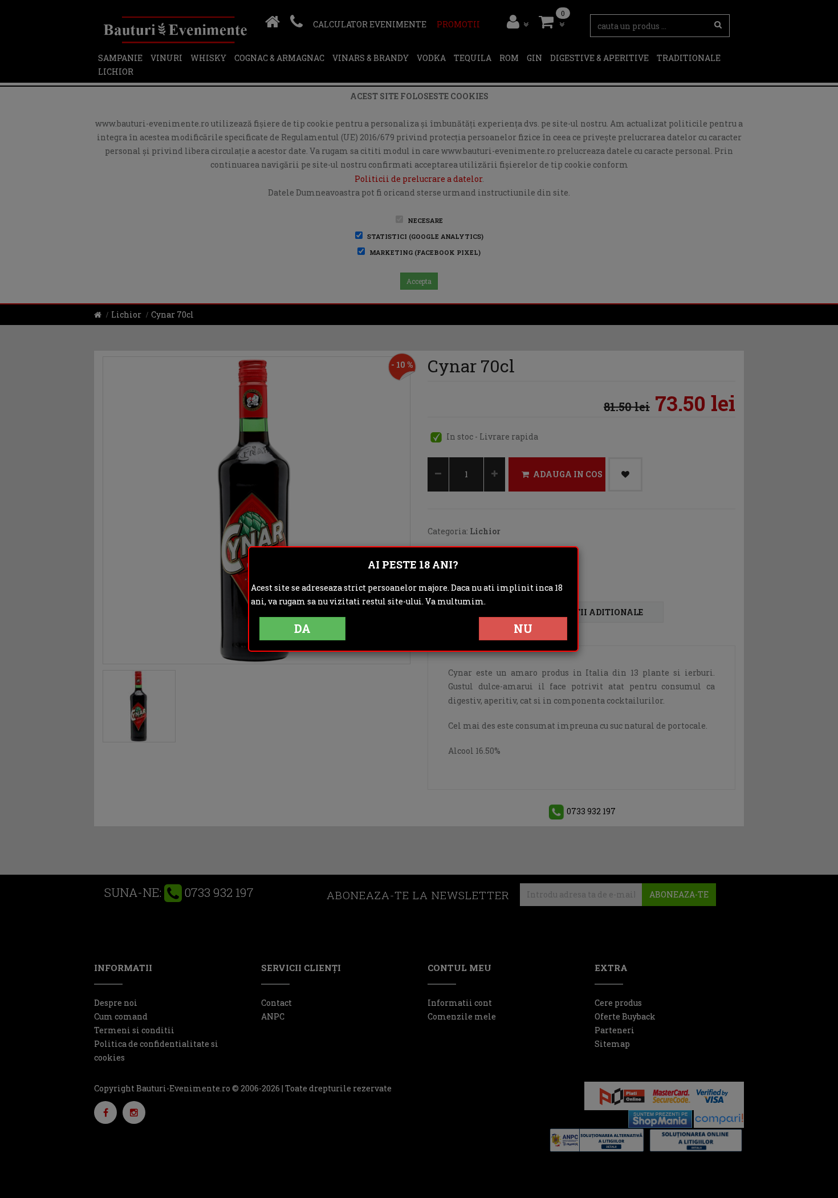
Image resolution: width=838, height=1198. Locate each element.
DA (302, 628)
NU (523, 628)
